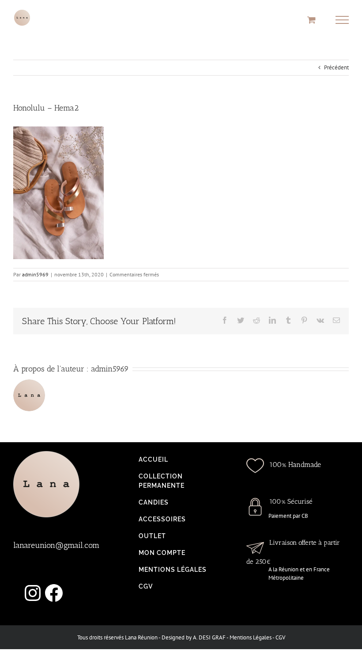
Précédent (336, 67)
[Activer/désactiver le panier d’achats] (311, 19)
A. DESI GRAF (209, 637)
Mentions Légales (251, 637)
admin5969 (35, 274)
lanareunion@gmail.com (56, 545)
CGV (280, 637)
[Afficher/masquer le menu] (342, 20)
